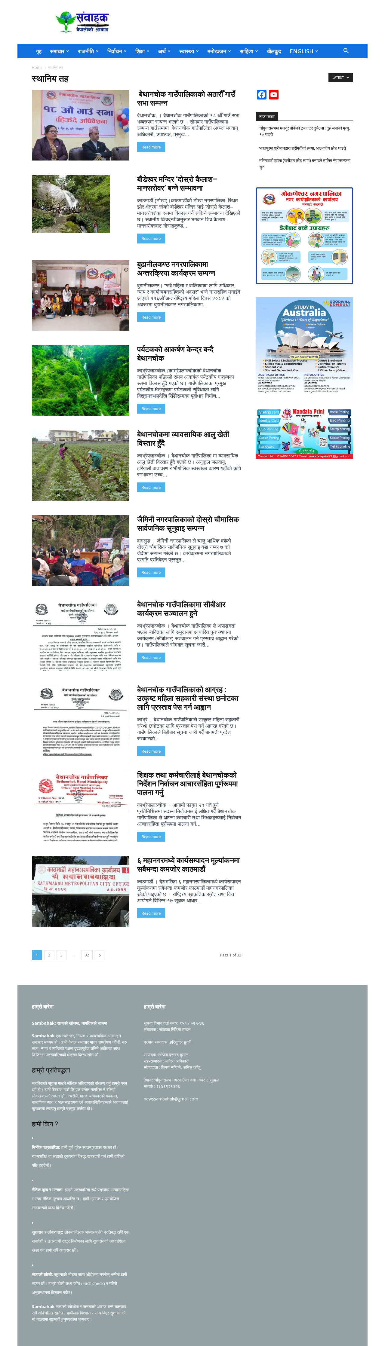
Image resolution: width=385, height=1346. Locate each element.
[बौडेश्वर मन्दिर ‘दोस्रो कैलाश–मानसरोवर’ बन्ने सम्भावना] (71, 204)
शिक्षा (140, 51)
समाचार (57, 51)
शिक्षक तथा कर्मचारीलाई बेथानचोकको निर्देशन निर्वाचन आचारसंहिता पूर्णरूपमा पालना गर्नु (187, 784)
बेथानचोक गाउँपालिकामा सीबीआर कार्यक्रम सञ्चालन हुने (181, 609)
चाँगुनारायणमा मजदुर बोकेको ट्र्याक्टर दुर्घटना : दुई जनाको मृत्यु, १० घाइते (304, 131)
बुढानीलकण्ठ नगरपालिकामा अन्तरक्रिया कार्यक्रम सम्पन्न (176, 268)
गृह (39, 51)
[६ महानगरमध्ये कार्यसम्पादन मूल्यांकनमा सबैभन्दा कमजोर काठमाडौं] (80, 891)
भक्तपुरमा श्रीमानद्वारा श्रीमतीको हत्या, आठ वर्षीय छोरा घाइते (302, 148)
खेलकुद (274, 51)
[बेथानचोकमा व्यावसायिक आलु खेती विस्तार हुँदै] (80, 465)
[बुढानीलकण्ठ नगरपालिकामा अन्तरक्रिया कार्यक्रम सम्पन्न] (80, 295)
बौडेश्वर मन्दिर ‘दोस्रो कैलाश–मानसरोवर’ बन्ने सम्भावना (177, 183)
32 (87, 955)
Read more (151, 147)
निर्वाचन (114, 51)
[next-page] (100, 955)
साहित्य (246, 51)
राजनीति (86, 51)
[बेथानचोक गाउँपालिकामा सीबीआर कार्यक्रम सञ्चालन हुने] (80, 635)
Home (37, 67)
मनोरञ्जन (217, 51)
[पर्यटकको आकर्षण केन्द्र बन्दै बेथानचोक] (80, 380)
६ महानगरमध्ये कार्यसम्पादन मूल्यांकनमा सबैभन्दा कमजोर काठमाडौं (188, 864)
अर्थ (162, 51)
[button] (346, 51)
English (301, 51)
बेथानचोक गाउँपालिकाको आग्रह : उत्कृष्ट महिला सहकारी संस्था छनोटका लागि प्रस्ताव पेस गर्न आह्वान (188, 698)
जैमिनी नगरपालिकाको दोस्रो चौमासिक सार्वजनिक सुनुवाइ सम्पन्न (188, 524)
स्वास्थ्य (186, 51)
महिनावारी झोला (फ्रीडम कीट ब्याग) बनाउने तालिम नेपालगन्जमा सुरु (304, 163)
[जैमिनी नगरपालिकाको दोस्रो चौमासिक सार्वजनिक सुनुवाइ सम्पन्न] (80, 550)
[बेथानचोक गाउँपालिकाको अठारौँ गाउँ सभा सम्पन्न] (80, 125)
